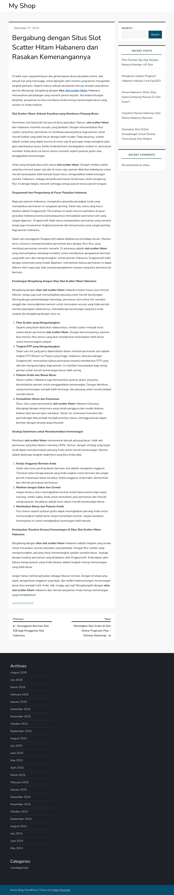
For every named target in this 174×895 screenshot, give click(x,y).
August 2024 (18, 826)
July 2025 (16, 746)
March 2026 (17, 687)
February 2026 (19, 694)
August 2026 (18, 672)
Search (127, 28)
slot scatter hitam (76, 90)
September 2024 (21, 819)
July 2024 (16, 833)
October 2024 (19, 811)
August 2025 (18, 738)
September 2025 (21, 731)
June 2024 (16, 841)
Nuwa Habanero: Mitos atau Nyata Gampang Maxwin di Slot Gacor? (141, 97)
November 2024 (20, 804)
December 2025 (20, 709)
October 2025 (19, 724)
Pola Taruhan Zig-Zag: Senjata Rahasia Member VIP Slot (140, 62)
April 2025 (17, 768)
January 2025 (18, 790)
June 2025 (16, 753)
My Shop (22, 5)
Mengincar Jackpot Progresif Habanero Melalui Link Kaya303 (141, 78)
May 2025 (16, 760)
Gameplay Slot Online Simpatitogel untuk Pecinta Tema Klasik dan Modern (138, 134)
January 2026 (18, 702)
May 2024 (16, 848)
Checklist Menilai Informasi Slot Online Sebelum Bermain (141, 115)
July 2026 (16, 680)
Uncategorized (22, 603)
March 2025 (17, 775)
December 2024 (20, 797)
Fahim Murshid (61, 890)
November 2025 (20, 716)
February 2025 (19, 782)
